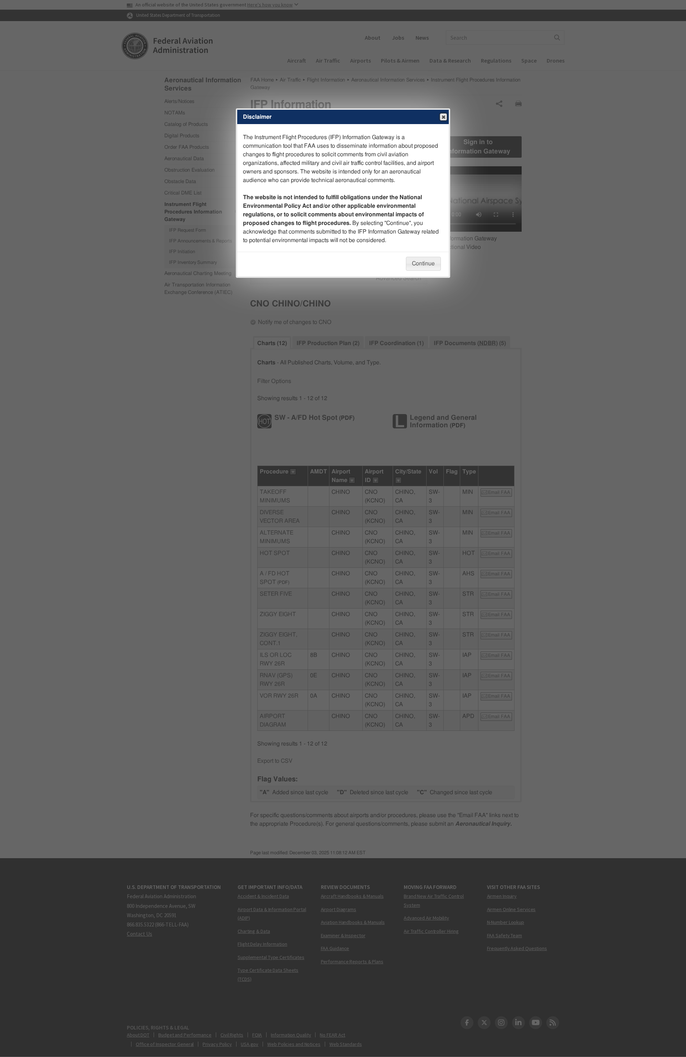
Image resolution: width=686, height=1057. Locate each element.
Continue (423, 263)
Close (443, 117)
